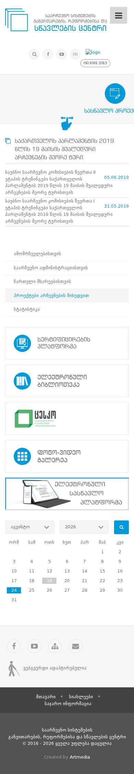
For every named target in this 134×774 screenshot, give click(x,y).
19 (49, 580)
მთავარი (46, 697)
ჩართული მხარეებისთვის (42, 281)
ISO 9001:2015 (95, 63)
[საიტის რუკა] (55, 646)
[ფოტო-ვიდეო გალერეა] (67, 456)
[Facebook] (48, 54)
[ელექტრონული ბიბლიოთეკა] (67, 381)
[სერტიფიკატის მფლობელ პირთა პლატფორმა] (67, 343)
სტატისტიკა (27, 309)
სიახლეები (81, 697)
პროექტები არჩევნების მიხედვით (51, 295)
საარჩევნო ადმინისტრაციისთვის (51, 268)
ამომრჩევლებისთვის (37, 254)
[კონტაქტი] (75, 646)
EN (75, 54)
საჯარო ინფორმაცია (68, 704)
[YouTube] (61, 54)
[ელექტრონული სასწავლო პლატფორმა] (67, 494)
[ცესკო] (67, 418)
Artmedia (80, 757)
